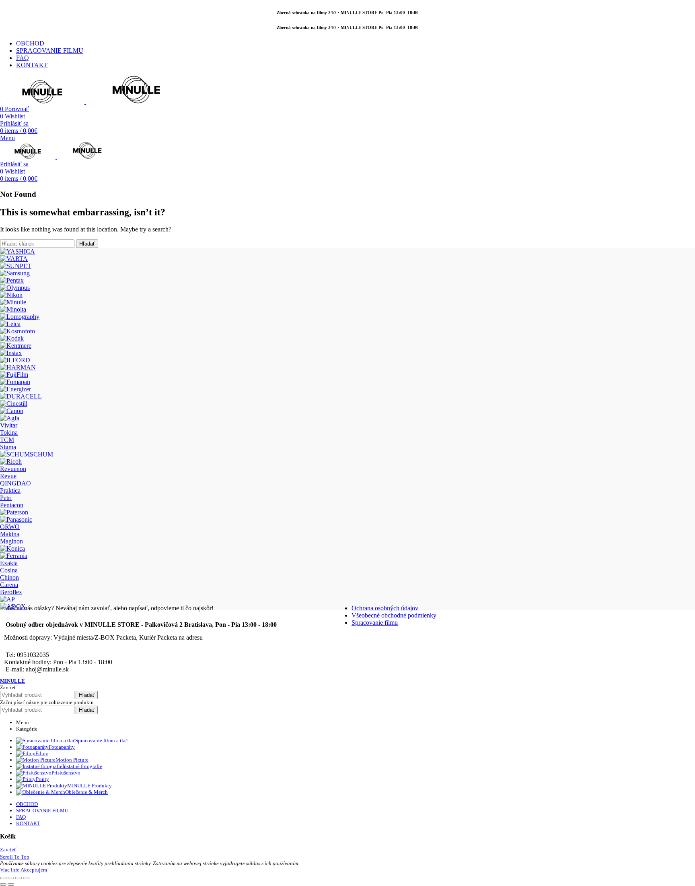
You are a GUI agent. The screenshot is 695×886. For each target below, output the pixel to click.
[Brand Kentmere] (15, 345)
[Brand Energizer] (15, 389)
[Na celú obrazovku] (18, 878)
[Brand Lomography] (19, 316)
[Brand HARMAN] (18, 367)
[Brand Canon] (11, 410)
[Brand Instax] (11, 352)
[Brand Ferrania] (13, 555)
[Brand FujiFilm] (14, 374)
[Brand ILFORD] (15, 360)
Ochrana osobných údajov (385, 608)
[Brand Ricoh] (11, 461)
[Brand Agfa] (9, 418)
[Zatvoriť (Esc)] (3, 878)
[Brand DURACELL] (21, 396)
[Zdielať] (11, 878)
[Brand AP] (7, 599)
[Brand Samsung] (15, 273)
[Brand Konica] (12, 548)
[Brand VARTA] (14, 258)
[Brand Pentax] (12, 280)
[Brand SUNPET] (15, 265)
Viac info (10, 870)
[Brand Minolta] (13, 309)
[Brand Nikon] (11, 294)
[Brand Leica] (10, 323)
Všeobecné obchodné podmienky (394, 615)
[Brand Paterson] (14, 512)
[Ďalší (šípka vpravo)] (11, 884)
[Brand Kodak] (12, 338)
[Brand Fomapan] (15, 381)
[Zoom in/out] (26, 878)
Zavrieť (8, 850)
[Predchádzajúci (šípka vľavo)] (3, 884)
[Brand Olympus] (15, 287)
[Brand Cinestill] (13, 403)
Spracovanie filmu (375, 622)
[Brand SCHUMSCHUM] (26, 454)
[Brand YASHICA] (17, 251)
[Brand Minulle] (13, 302)
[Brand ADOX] (13, 606)
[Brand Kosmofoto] (17, 331)
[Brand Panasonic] (16, 519)
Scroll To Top (14, 857)
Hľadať (87, 244)
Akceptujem (34, 870)
